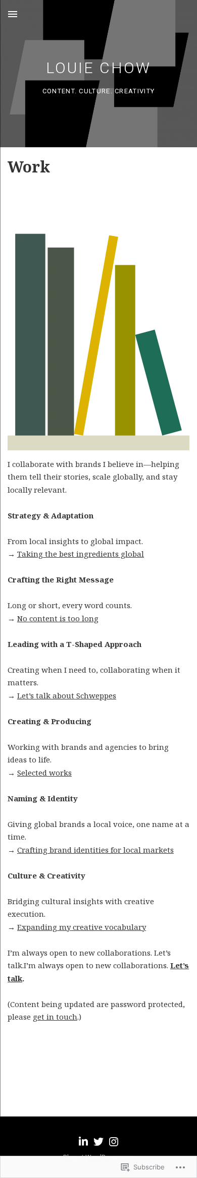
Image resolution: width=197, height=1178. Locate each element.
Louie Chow (98, 68)
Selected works (44, 773)
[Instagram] (114, 1142)
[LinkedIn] (83, 1142)
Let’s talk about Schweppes (66, 695)
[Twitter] (98, 1142)
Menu (13, 14)
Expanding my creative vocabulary (81, 927)
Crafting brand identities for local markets (95, 850)
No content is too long (57, 618)
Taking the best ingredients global (80, 554)
